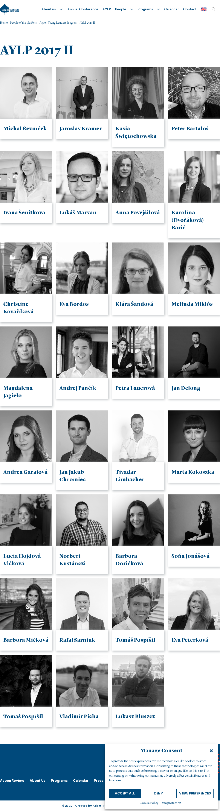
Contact (190, 9)
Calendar (171, 9)
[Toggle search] (213, 9)
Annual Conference (82, 9)
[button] (211, 751)
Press (99, 781)
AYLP (106, 9)
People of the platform (23, 22)
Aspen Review (12, 781)
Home (4, 22)
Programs (59, 781)
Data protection (170, 803)
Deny (158, 793)
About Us (38, 781)
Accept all (125, 793)
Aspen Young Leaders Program (58, 22)
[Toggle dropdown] (61, 9)
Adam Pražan (102, 805)
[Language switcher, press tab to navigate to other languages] (203, 9)
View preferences (195, 793)
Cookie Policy (149, 803)
